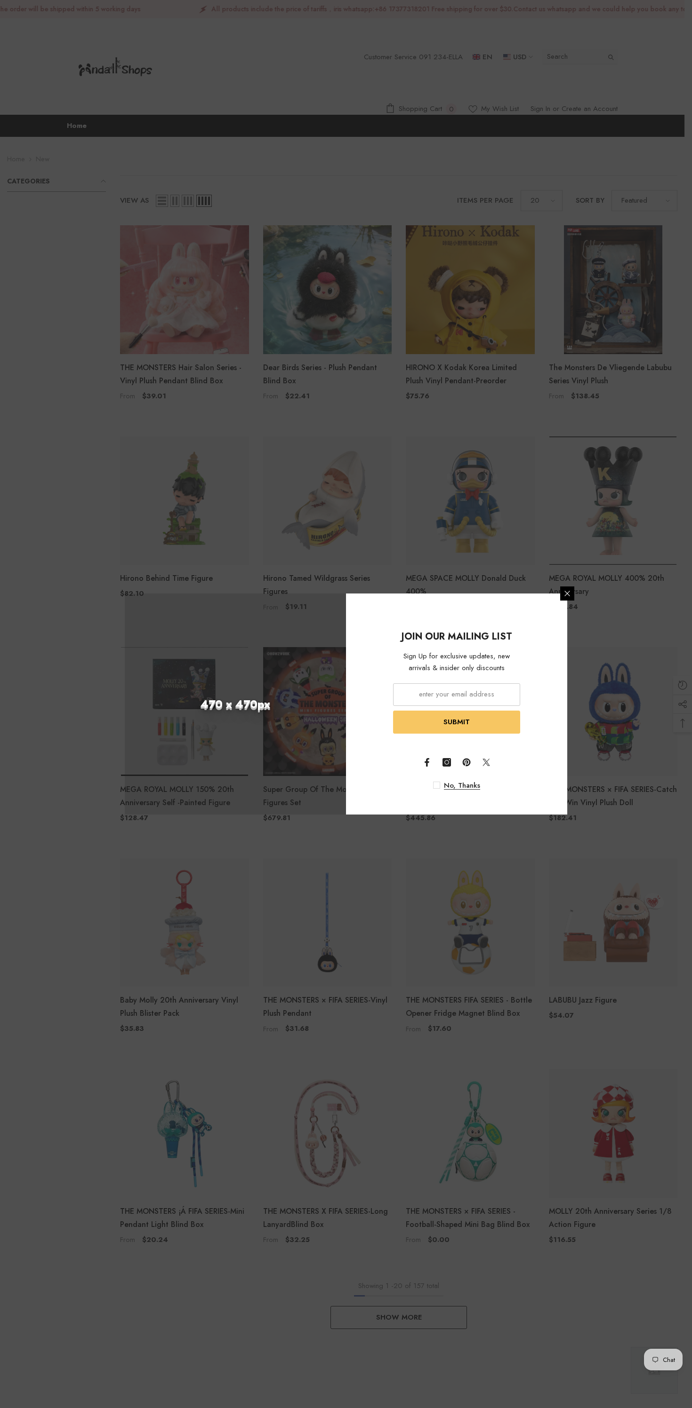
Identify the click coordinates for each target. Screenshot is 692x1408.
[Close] (567, 593)
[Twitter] (486, 762)
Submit (456, 722)
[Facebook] (427, 762)
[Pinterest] (466, 762)
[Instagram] (447, 762)
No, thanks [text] (462, 785)
